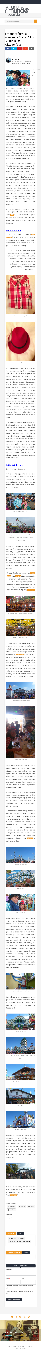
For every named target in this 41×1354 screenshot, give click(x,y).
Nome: (8, 1279)
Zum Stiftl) (20, 654)
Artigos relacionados (14, 1253)
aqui (12, 215)
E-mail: (23, 1279)
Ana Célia (15, 59)
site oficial (31, 590)
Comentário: (9, 1270)
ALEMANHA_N (12, 1238)
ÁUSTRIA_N (21, 1238)
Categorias (11, 1233)
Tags (20, 1233)
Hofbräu (29, 838)
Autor (26, 1253)
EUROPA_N (12, 1242)
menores (18, 576)
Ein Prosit (14, 1195)
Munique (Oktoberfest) (23, 1242)
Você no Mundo (10, 1335)
